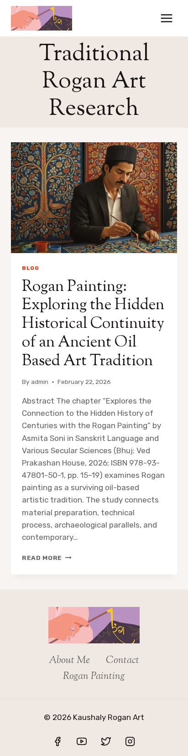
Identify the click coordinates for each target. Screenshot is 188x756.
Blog (30, 268)
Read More (47, 557)
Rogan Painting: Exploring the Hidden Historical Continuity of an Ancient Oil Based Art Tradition (93, 324)
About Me (69, 660)
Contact (122, 660)
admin (39, 381)
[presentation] (94, 197)
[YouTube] (82, 741)
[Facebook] (57, 741)
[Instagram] (130, 741)
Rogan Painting (94, 676)
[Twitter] (106, 741)
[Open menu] (166, 18)
